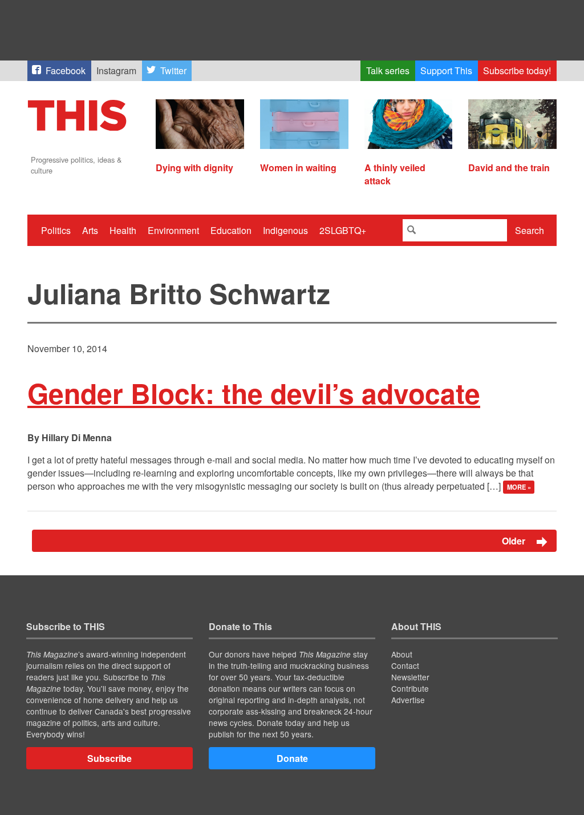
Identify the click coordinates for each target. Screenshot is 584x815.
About (401, 654)
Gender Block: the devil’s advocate (253, 393)
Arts (90, 230)
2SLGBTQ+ (342, 230)
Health (123, 230)
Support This (446, 70)
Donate (292, 758)
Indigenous (285, 230)
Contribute (410, 688)
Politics (56, 230)
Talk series (387, 70)
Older (515, 540)
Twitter (173, 70)
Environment (173, 230)
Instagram (116, 70)
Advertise (408, 699)
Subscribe (109, 758)
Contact (405, 665)
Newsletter (410, 677)
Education (231, 230)
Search (529, 230)
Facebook (66, 70)
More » (519, 486)
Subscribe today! (517, 70)
